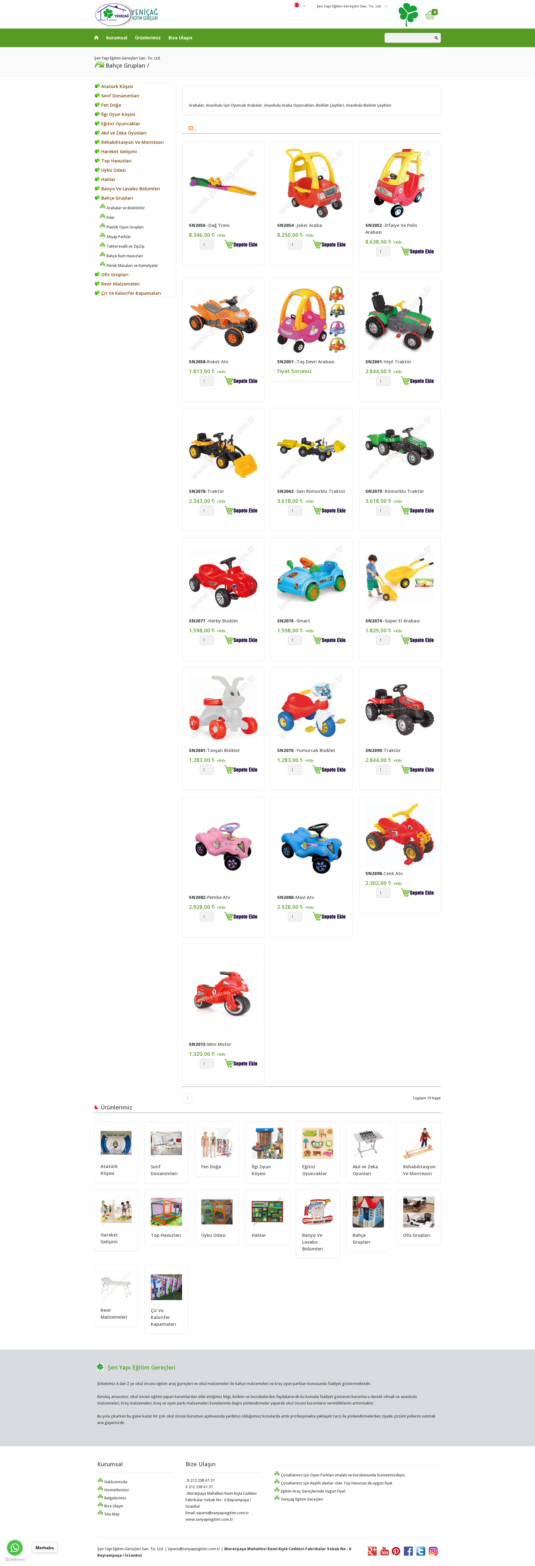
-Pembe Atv (209, 897)
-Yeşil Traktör (388, 362)
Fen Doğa (110, 105)
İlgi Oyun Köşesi (117, 114)
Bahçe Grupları (116, 198)
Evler (110, 217)
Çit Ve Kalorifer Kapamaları (130, 293)
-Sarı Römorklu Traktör (311, 491)
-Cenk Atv (383, 873)
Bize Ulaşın (180, 38)
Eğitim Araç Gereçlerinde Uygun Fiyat (313, 1491)
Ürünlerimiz (148, 38)
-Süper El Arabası (392, 621)
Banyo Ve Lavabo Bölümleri (130, 189)
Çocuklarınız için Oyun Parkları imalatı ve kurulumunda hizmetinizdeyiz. (343, 1475)
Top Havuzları (116, 161)
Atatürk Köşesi (116, 86)
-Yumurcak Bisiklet (306, 750)
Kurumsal (116, 38)
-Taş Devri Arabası (305, 362)
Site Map (111, 1514)
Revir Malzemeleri (120, 284)
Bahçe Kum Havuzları (124, 256)
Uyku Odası (113, 170)
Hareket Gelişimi (118, 151)
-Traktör (206, 491)
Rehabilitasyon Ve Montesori (132, 142)
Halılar (107, 179)
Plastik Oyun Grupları (125, 227)
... (195, 129)
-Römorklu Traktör (394, 491)
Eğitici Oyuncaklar (120, 123)
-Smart (293, 621)
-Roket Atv (208, 362)
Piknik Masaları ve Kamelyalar (132, 265)
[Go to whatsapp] (15, 1547)
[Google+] (372, 1554)
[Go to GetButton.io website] (15, 1560)
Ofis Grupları (114, 274)
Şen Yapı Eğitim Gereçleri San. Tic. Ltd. (349, 6)
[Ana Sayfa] (96, 36)
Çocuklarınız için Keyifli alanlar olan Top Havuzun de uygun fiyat (336, 1483)
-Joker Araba (299, 225)
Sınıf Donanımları (119, 96)
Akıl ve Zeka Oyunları (123, 133)
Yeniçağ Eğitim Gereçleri (301, 1499)
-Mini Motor (210, 1044)
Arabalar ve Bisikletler (125, 207)
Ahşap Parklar (118, 236)
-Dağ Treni (209, 225)
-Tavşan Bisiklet (214, 750)
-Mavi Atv (295, 897)
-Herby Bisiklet (213, 621)
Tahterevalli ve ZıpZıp (125, 246)
